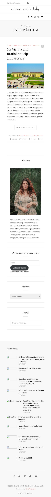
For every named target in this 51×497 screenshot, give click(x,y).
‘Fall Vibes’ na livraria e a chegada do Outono (31, 391)
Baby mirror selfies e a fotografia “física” (31, 448)
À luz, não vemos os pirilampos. (30, 426)
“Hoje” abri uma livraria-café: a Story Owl (29, 418)
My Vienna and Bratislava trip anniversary (17, 53)
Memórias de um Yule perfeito (30, 368)
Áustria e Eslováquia (20, 45)
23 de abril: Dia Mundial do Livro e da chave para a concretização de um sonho (31, 359)
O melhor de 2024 (25, 458)
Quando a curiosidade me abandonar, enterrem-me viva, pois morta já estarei (30, 381)
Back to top (24, 493)
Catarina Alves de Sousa (31, 135)
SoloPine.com (30, 489)
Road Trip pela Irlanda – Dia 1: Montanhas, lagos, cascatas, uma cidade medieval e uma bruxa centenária (33, 405)
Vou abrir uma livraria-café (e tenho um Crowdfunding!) (29, 438)
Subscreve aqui (19, 268)
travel (36, 45)
